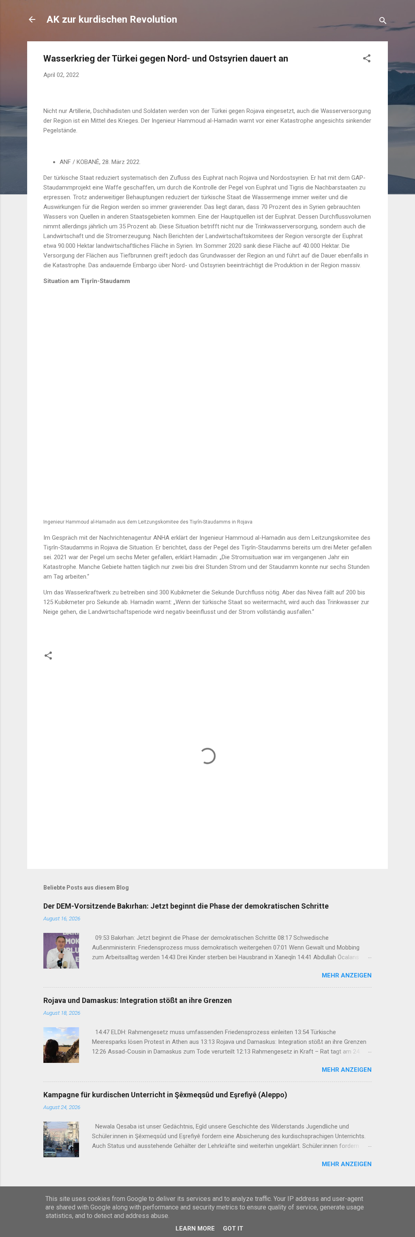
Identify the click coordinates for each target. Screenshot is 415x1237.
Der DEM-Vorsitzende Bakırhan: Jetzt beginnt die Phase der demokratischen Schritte (186, 906)
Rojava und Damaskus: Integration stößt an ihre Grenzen (137, 1000)
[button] (367, 59)
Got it (233, 1228)
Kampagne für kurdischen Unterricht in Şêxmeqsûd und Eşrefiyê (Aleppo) (165, 1094)
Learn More (195, 1228)
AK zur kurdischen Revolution (112, 19)
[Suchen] (383, 22)
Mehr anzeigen (347, 975)
